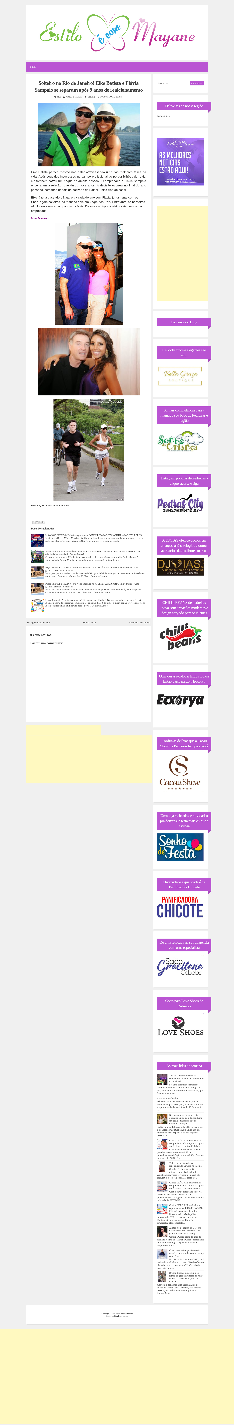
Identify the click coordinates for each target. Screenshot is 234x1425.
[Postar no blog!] (37, 522)
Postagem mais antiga (139, 622)
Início (33, 67)
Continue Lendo (111, 541)
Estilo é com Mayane (124, 1314)
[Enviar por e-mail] (34, 522)
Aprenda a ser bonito (167, 1098)
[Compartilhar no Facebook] (43, 522)
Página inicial (89, 622)
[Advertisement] (63, 730)
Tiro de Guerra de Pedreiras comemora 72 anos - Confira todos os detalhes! (186, 1078)
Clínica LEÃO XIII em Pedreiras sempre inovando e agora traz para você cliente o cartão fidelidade (186, 1143)
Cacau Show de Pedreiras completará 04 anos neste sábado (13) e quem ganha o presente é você (93, 600)
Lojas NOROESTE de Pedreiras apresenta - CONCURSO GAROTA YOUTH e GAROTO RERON (93, 535)
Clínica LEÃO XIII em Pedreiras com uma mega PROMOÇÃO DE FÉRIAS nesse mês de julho (185, 1208)
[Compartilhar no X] (40, 522)
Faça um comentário (111, 97)
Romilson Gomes (121, 1316)
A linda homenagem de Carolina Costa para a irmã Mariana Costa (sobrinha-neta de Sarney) (185, 1230)
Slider (91, 97)
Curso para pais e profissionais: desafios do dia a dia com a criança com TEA (186, 1253)
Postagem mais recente (38, 622)
